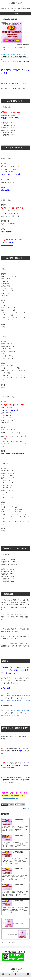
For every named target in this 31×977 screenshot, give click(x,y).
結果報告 (5, 804)
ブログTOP (15, 971)
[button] (27, 470)
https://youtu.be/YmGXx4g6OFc (20, 710)
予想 (17, 804)
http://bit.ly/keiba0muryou (10, 798)
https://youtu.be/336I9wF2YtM (10, 715)
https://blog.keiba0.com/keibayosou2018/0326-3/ (15, 695)
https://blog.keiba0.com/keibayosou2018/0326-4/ (15, 700)
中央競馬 (12, 804)
